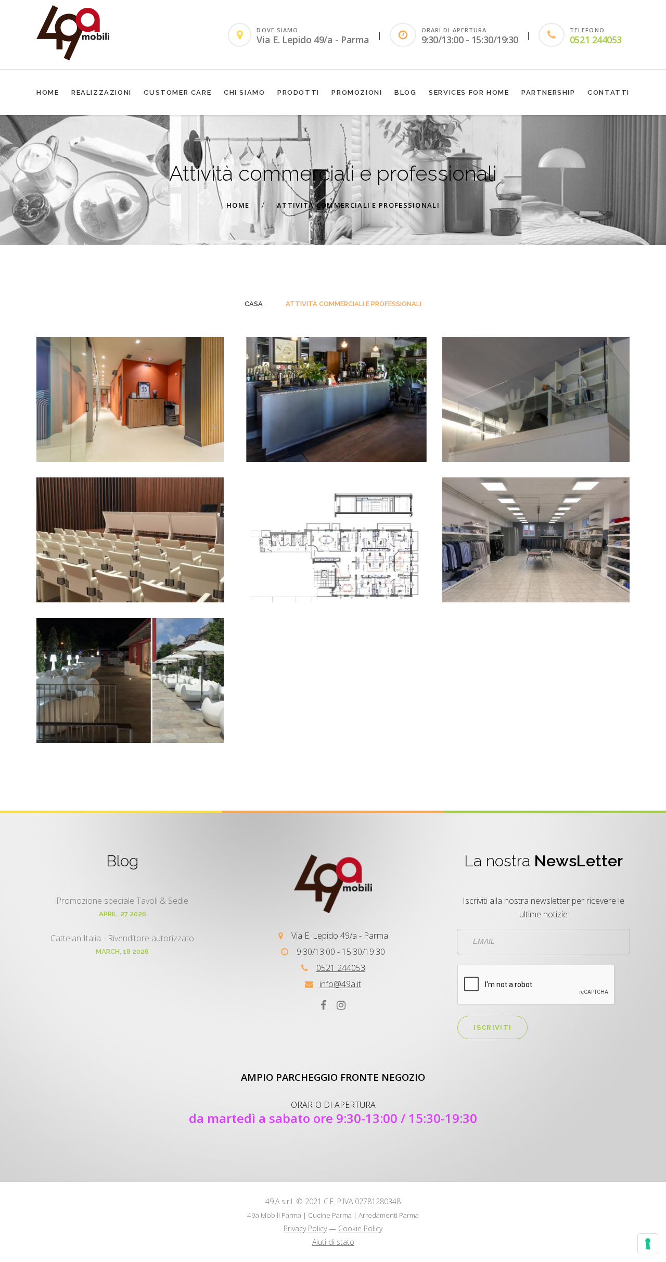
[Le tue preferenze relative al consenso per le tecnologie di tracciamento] (648, 1244)
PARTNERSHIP (548, 92)
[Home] (72, 57)
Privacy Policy (305, 1228)
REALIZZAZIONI (101, 92)
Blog (405, 92)
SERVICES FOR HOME (469, 92)
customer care (177, 92)
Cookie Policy (360, 1228)
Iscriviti (492, 1027)
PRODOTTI (298, 92)
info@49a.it (340, 984)
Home (47, 92)
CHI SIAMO (244, 92)
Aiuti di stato (333, 1242)
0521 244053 (596, 39)
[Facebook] (323, 1005)
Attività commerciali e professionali (358, 205)
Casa (254, 304)
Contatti (608, 92)
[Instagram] (341, 1005)
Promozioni (356, 92)
